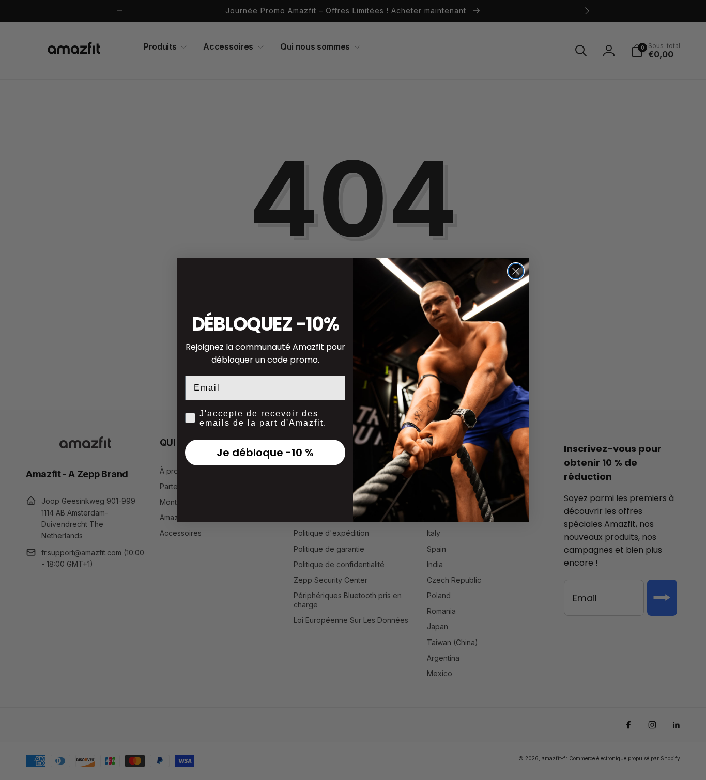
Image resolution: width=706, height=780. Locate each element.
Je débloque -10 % (265, 452)
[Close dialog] (516, 271)
